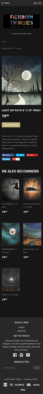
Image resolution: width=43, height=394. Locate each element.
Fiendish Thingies (15, 379)
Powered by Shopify (31, 379)
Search (22, 327)
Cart (39, 3)
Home (4, 41)
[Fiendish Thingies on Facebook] (15, 355)
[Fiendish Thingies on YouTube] (28, 355)
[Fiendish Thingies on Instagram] (21, 355)
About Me (21, 330)
